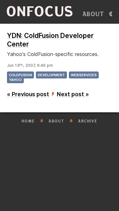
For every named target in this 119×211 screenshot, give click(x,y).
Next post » (73, 94)
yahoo (15, 80)
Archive (87, 121)
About (93, 14)
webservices (84, 75)
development (51, 75)
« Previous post (28, 94)
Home (28, 121)
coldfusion (20, 75)
